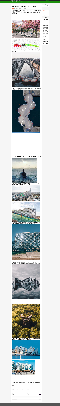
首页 (12, 4)
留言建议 (48, 0)
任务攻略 (44, 15)
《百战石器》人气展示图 (29, 389)
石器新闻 (15, 4)
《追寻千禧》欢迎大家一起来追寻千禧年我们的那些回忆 (45, 31)
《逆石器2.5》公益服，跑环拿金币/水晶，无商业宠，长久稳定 (45, 34)
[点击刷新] (40, 394)
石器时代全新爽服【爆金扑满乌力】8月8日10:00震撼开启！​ (45, 22)
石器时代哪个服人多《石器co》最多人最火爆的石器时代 (17, 389)
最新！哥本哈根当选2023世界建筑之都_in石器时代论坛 (21, 4)
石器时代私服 (14, 1)
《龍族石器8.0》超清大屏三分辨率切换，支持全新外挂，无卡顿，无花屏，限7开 (45, 28)
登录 (46, 0)
